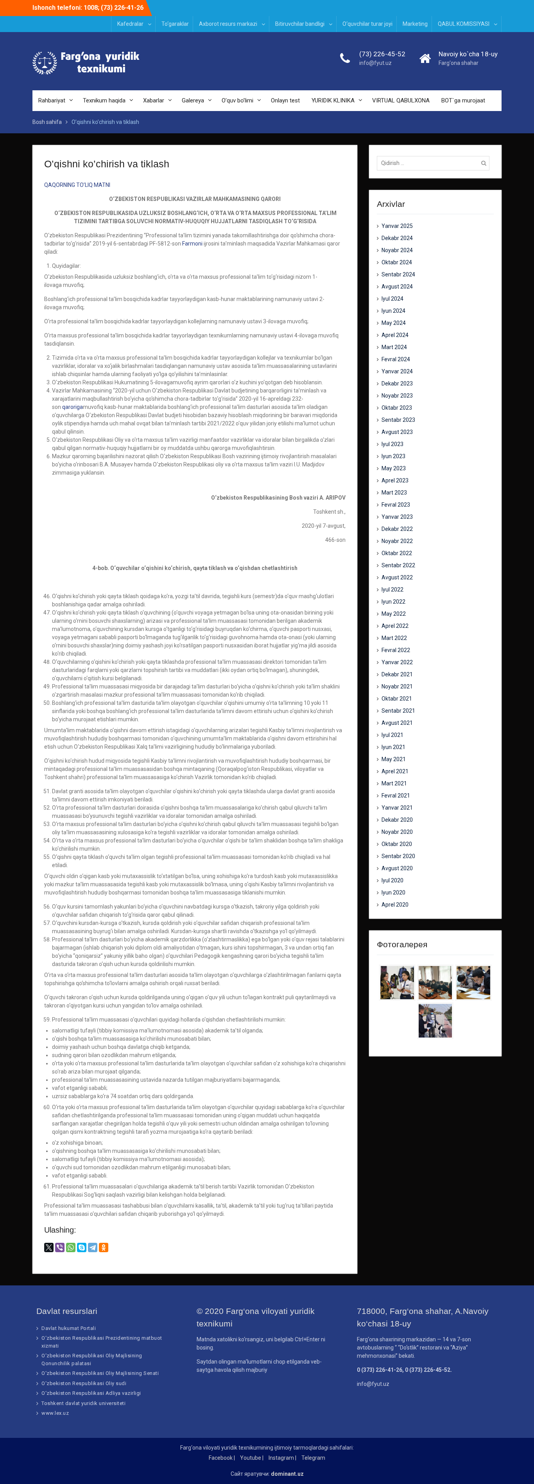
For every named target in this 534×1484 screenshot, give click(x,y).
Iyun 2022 (393, 602)
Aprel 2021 (395, 771)
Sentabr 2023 (398, 420)
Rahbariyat (51, 100)
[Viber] (60, 1247)
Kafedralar (130, 24)
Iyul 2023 (392, 444)
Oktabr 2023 (397, 408)
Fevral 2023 (396, 505)
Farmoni (192, 243)
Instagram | (282, 1458)
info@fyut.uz (375, 63)
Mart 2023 (394, 492)
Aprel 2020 (395, 905)
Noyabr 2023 (397, 396)
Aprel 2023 (395, 480)
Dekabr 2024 (397, 238)
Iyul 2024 (392, 299)
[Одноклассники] (103, 1247)
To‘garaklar (175, 24)
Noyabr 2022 (397, 541)
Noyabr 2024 (397, 250)
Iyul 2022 (392, 589)
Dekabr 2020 (397, 820)
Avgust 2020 (397, 868)
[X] (49, 1247)
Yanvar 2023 (397, 517)
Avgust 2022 (397, 577)
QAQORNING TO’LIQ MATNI (77, 185)
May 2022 (394, 614)
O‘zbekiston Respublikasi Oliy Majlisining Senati (100, 1373)
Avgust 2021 (397, 723)
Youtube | (251, 1458)
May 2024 (394, 323)
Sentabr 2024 (398, 274)
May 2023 (394, 468)
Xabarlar (153, 100)
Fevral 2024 (396, 359)
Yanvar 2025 (397, 226)
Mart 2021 (394, 783)
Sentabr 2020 (398, 856)
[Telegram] (92, 1247)
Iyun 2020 (393, 892)
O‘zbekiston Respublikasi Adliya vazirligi (91, 1393)
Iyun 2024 (393, 311)
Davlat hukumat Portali (68, 1328)
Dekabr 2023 (397, 383)
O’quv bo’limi (237, 100)
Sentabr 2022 (398, 565)
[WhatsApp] (70, 1247)
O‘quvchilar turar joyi (367, 24)
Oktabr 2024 (397, 262)
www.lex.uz (55, 1413)
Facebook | (222, 1458)
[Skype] (81, 1247)
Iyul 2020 (392, 880)
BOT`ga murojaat (463, 100)
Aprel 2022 (395, 626)
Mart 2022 (394, 638)
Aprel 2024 (395, 335)
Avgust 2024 (397, 286)
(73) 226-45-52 (382, 54)
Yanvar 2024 (397, 371)
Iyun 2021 (393, 747)
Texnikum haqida (104, 100)
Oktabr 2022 (397, 553)
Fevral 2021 (396, 795)
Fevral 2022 (396, 650)
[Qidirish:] (435, 163)
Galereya (193, 100)
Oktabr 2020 (397, 844)
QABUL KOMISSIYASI (463, 24)
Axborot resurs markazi (228, 24)
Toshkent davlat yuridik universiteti (83, 1403)
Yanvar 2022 (397, 662)
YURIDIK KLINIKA (333, 100)
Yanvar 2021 (397, 808)
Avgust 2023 (397, 432)
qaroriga (72, 407)
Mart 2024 (394, 347)
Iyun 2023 (393, 456)
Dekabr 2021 (397, 674)
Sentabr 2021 (398, 711)
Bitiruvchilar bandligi (299, 24)
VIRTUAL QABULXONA (401, 100)
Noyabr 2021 (397, 686)
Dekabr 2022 (397, 529)
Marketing (415, 24)
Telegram (313, 1458)
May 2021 (394, 759)
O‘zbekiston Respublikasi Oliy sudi (83, 1383)
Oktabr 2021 (397, 698)
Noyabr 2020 (397, 832)
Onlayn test (285, 100)
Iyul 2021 (392, 735)
